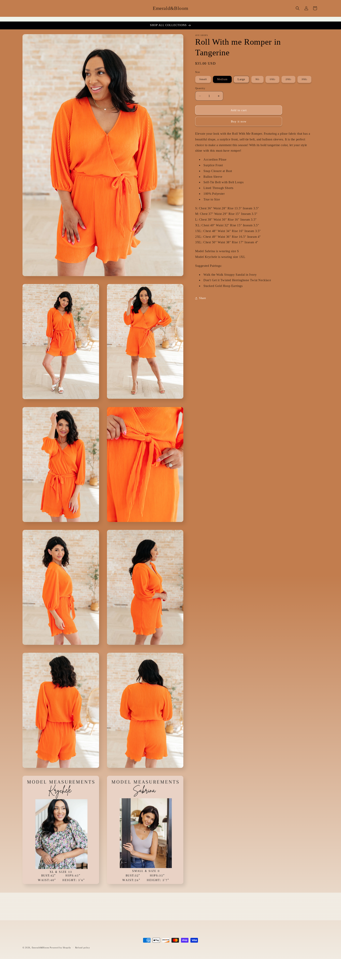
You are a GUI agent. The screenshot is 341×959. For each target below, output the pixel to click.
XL (259, 80)
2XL (290, 80)
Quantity (200, 88)
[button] (297, 8)
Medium (222, 79)
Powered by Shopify (60, 947)
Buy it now (238, 121)
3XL (306, 80)
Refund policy (82, 947)
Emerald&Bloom (40, 947)
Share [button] (202, 298)
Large (241, 79)
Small (205, 80)
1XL (274, 80)
